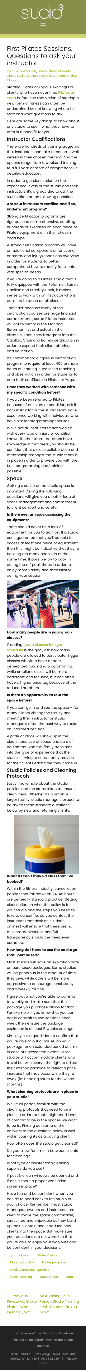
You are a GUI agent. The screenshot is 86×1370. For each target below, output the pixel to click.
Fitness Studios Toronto (54, 71)
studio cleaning (21, 1276)
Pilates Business (18, 75)
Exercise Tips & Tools (21, 71)
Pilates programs (54, 1262)
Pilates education (22, 1262)
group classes (20, 1255)
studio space (48, 1276)
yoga (69, 1276)
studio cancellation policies (29, 1269)
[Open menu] (43, 24)
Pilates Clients (47, 1255)
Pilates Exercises (42, 75)
